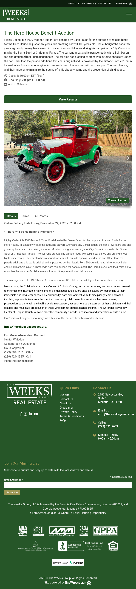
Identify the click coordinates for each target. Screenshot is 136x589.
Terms (25, 216)
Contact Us (104, 3)
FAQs (63, 420)
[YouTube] (36, 414)
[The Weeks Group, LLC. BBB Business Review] (81, 545)
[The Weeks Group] (16, 14)
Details (11, 216)
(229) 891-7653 (86, 3)
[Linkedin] (30, 414)
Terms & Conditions (72, 416)
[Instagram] (25, 414)
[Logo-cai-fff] (38, 530)
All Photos (41, 216)
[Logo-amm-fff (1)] (62, 530)
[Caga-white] (84, 530)
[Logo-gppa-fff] (105, 530)
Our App (65, 395)
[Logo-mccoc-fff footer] (35, 545)
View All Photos (117, 200)
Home (71, 3)
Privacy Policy (68, 412)
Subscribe (122, 3)
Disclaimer (66, 407)
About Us (65, 403)
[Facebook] (21, 414)
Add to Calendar (18, 84)
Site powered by (54, 582)
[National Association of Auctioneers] (23, 530)
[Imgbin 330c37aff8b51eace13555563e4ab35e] (113, 545)
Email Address (13, 479)
